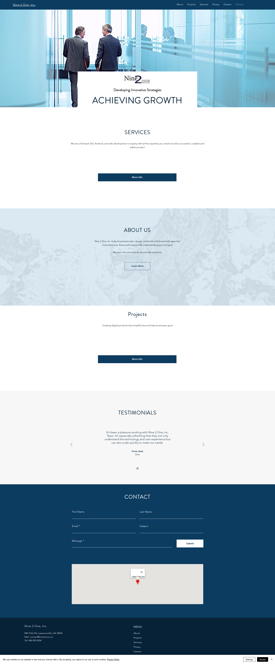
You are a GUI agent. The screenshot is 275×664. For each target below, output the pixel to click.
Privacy (136, 647)
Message (77, 541)
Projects (137, 637)
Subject (144, 526)
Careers (137, 651)
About (136, 633)
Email (75, 526)
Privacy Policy (113, 659)
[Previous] (71, 445)
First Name (78, 511)
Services (137, 642)
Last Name (146, 511)
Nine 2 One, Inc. (24, 4)
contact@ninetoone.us (41, 637)
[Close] (271, 659)
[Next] (203, 445)
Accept (263, 659)
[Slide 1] (138, 468)
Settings (249, 659)
